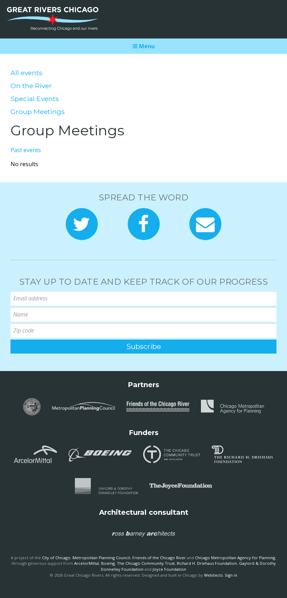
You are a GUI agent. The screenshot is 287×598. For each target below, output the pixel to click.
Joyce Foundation (169, 569)
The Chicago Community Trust (146, 563)
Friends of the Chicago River (159, 557)
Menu (146, 46)
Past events (25, 150)
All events (26, 73)
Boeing (108, 563)
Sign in (231, 575)
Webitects (213, 575)
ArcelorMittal (86, 563)
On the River (31, 85)
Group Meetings (37, 111)
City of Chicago (56, 557)
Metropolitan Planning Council (101, 557)
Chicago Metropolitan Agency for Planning (235, 557)
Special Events (34, 98)
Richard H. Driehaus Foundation (207, 563)
